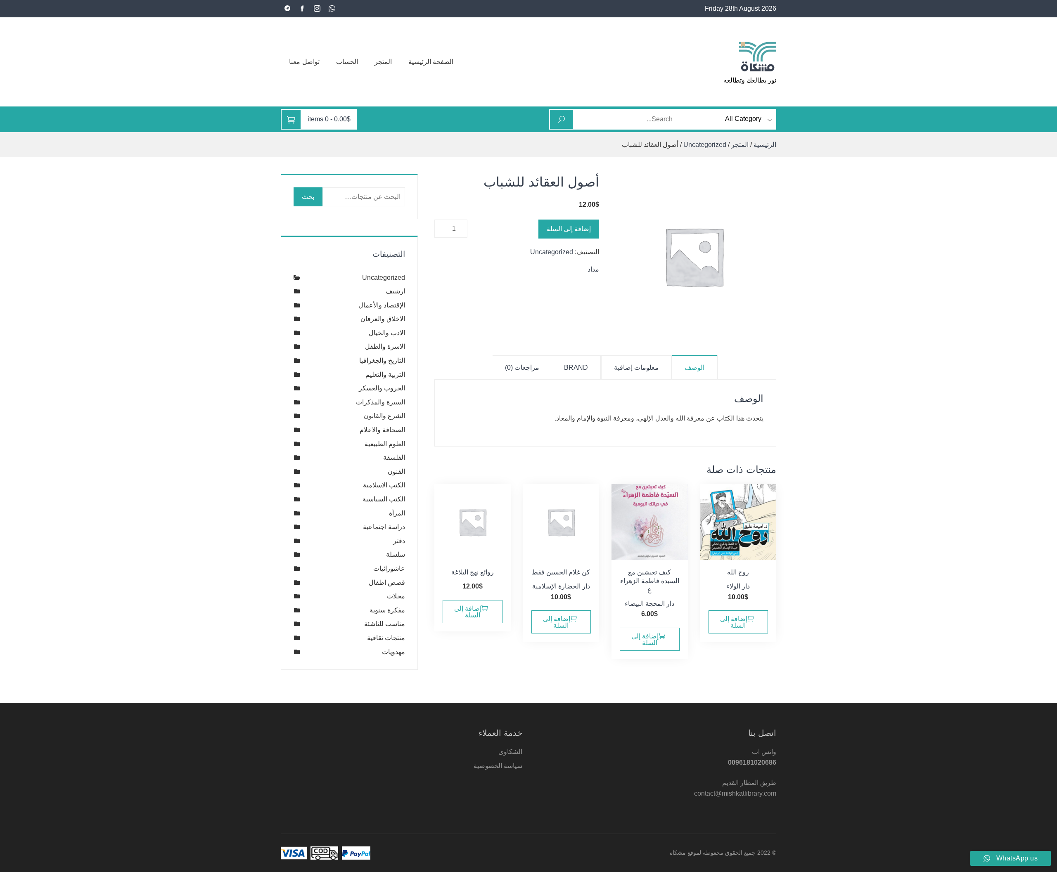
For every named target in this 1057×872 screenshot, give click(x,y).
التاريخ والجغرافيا (382, 360)
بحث (308, 196)
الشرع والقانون (384, 415)
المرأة (397, 513)
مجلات (396, 596)
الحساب (347, 61)
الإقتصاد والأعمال (381, 305)
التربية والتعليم (385, 374)
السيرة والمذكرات (380, 402)
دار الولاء (738, 586)
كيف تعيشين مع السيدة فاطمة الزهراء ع (649, 581)
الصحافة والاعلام (382, 429)
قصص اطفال (387, 582)
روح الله (738, 572)
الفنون (396, 471)
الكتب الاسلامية (384, 485)
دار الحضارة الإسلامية (561, 586)
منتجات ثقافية (386, 637)
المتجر (383, 61)
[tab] (695, 367)
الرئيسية (765, 144)
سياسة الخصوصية (498, 765)
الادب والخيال (387, 332)
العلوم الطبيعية (385, 443)
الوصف (694, 367)
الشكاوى (510, 751)
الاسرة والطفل (385, 346)
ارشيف (395, 291)
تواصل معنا (304, 61)
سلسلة (395, 554)
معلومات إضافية (636, 367)
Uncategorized (704, 144)
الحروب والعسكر (382, 388)
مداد (593, 269)
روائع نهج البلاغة (472, 572)
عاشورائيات (389, 568)
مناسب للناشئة (384, 623)
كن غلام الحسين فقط (561, 572)
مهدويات (393, 651)
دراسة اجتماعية (384, 526)
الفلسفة (394, 457)
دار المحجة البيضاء (649, 603)
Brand (576, 367)
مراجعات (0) (522, 367)
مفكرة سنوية (387, 610)
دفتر (399, 540)
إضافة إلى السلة (569, 228)
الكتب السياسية (384, 499)
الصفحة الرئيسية (431, 61)
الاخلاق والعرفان (382, 318)
